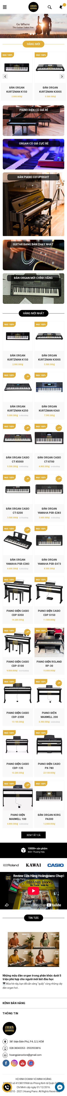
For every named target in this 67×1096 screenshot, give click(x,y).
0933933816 (34, 1048)
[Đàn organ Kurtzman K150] (16, 67)
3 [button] (36, 34)
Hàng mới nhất (33, 313)
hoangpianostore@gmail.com (25, 1055)
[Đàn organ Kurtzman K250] (18, 387)
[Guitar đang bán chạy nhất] (33, 255)
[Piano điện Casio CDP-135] (18, 744)
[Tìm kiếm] (50, 7)
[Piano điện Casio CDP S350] (18, 591)
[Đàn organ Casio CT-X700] (49, 438)
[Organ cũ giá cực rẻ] (33, 154)
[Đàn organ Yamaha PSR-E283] (49, 489)
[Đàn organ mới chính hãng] (33, 288)
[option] (33, 26)
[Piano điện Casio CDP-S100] (18, 642)
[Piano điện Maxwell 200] (49, 693)
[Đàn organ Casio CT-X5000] (18, 438)
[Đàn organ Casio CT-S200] (18, 489)
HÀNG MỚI (33, 44)
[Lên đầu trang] (57, 1079)
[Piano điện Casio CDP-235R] (18, 693)
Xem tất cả (33, 835)
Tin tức (33, 918)
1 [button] (31, 34)
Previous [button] (5, 76)
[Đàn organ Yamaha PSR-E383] (18, 540)
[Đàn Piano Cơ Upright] (33, 204)
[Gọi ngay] (7, 1087)
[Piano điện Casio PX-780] (49, 744)
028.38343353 (17, 1048)
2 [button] (33, 34)
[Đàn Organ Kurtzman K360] (49, 387)
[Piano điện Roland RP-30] (49, 642)
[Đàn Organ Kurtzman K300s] (50, 67)
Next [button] (61, 76)
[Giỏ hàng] (61, 7)
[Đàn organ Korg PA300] (49, 795)
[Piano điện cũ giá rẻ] (33, 120)
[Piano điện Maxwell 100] (18, 795)
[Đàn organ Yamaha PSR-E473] (49, 540)
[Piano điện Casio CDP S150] (49, 591)
